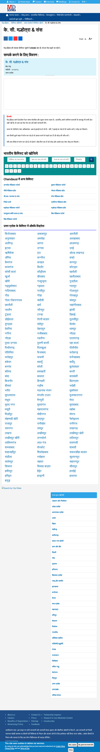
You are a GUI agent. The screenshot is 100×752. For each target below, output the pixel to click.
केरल (54, 598)
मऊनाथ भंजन (44, 390)
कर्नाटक (55, 592)
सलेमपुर (9, 461)
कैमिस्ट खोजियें (16, 23)
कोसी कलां (10, 271)
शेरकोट (41, 447)
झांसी (72, 309)
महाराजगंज (42, 409)
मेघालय (54, 621)
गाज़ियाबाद (10, 290)
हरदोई (73, 471)
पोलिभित (9, 352)
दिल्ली (54, 552)
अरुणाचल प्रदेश (57, 512)
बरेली (39, 366)
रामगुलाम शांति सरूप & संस (13, 213)
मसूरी (7, 409)
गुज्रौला (74, 281)
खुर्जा (7, 276)
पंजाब (54, 649)
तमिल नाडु (55, 666)
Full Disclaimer (11, 741)
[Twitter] (11, 38)
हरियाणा (55, 569)
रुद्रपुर (40, 419)
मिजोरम (54, 626)
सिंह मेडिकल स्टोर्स (10, 219)
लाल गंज (41, 442)
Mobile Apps (25, 2)
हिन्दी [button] (83, 2)
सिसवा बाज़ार (43, 466)
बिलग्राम (74, 381)
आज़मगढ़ (74, 243)
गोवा (53, 558)
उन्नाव (40, 248)
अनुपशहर (10, 238)
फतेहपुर (9, 357)
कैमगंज (8, 262)
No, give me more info (86, 745)
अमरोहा (41, 238)
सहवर (40, 461)
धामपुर (73, 328)
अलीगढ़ (9, 243)
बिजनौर (9, 381)
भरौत (7, 390)
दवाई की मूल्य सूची (15, 19)
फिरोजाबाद (10, 233)
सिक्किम (55, 661)
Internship (50, 2)
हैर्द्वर (39, 471)
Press (33, 718)
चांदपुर (73, 300)
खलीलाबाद (75, 276)
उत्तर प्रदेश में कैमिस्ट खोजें (33, 23)
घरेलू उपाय (25, 15)
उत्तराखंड (55, 689)
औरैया (8, 257)
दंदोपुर (40, 324)
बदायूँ (39, 362)
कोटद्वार (73, 267)
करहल (40, 262)
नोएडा (8, 338)
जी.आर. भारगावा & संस (12, 196)
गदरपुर (73, 286)
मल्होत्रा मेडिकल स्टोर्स (12, 208)
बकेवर (8, 362)
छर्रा (39, 305)
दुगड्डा (8, 324)
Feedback (35, 724)
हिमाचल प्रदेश (57, 575)
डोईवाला (9, 319)
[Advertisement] (50, 93)
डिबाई (72, 314)
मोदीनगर (41, 414)
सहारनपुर (74, 461)
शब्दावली (77, 15)
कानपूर (73, 262)
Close (71, 750)
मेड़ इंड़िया (5, 23)
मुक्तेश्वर (74, 390)
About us (11, 715)
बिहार (54, 524)
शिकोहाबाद (42, 452)
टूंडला (8, 314)
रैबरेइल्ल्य (74, 419)
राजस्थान (55, 655)
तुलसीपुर (74, 319)
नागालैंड (55, 632)
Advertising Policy (15, 724)
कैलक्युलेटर (50, 15)
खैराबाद (41, 276)
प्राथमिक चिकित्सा (37, 15)
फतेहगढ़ (74, 352)
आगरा (40, 243)
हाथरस (73, 475)
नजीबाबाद (42, 333)
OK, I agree (72, 745)
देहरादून (41, 328)
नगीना (8, 333)
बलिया (8, 371)
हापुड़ (7, 480)
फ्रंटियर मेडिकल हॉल (58, 202)
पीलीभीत (74, 347)
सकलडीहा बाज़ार (78, 452)
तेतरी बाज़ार (43, 319)
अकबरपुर (42, 233)
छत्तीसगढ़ (55, 535)
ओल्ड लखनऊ (77, 253)
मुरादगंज (41, 404)
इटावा (8, 248)
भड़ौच (40, 385)
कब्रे (72, 257)
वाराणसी (74, 442)
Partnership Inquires (52, 715)
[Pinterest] (15, 38)
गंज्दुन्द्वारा (41, 281)
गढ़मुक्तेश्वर (11, 286)
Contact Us (75, 2)
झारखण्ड (55, 586)
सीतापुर (73, 466)
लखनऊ (74, 428)
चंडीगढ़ (54, 529)
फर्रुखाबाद (75, 357)
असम (54, 518)
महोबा (72, 409)
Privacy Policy (9, 748)
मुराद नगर (10, 404)
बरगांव (8, 366)
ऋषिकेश (9, 253)
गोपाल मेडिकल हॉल (58, 190)
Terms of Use (24, 748)
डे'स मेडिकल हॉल (57, 196)
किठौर (40, 267)
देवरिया (8, 328)
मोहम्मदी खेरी (11, 419)
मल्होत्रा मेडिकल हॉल (58, 208)
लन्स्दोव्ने (41, 438)
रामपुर (40, 428)
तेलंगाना (55, 672)
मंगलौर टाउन (43, 395)
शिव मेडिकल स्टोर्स (57, 213)
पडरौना (41, 338)
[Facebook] (6, 38)
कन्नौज (41, 257)
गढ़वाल (40, 286)
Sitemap (34, 721)
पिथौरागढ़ (10, 347)
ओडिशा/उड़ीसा (57, 638)
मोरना (72, 414)
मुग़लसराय (10, 395)
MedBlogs (62, 2)
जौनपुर (40, 309)
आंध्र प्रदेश (56, 506)
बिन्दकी (41, 381)
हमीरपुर (8, 471)
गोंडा (39, 295)
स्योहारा (41, 457)
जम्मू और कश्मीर (57, 581)
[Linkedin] (20, 38)
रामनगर (9, 428)
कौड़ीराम (41, 271)
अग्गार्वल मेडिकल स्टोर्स (12, 185)
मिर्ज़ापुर (8, 414)
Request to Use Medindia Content (58, 718)
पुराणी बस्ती (43, 343)
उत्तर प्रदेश (56, 684)
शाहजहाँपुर (10, 452)
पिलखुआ (41, 347)
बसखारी (41, 371)
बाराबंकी (74, 376)
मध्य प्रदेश (55, 604)
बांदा (7, 376)
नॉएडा (72, 333)
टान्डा (40, 314)
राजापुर (8, 423)
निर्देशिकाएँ (28, 19)
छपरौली (9, 305)
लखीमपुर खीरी (12, 438)
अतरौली (74, 233)
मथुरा (7, 400)
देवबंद (72, 324)
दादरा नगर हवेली (58, 541)
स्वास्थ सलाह (14, 15)
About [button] (12, 2)
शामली (73, 447)
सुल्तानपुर (74, 457)
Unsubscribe (49, 721)
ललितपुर (74, 438)
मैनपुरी (40, 400)
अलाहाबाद (75, 238)
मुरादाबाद (74, 404)
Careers (38, 2)
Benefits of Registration (18, 721)
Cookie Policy (60, 746)
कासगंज (9, 267)
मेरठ (72, 400)
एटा (39, 253)
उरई (72, 248)
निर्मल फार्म (7, 202)
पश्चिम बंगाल (56, 695)
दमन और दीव (56, 546)
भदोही (72, 385)
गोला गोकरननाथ (13, 300)
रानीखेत (41, 423)
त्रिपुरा (54, 678)
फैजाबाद (41, 352)
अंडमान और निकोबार (59, 501)
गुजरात (54, 564)
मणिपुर (54, 615)
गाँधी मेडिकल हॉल (10, 190)
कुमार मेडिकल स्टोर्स (58, 185)
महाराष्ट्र (55, 609)
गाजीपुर (41, 290)
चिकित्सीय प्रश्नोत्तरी (64, 15)
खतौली (73, 271)
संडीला (8, 457)
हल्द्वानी (40, 475)
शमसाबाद (9, 447)
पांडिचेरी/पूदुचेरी (57, 643)
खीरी (7, 281)
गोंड (7, 295)
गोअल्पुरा (74, 290)
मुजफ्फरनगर (76, 395)
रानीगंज (73, 423)
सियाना (8, 466)
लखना (8, 433)
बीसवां (8, 385)
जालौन (8, 309)
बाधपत (40, 376)
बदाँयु (72, 362)
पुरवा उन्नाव (11, 343)
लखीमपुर (41, 433)
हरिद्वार (8, 475)
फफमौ (40, 357)
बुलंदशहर (74, 366)
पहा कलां (74, 343)
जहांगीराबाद (75, 305)
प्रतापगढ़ (74, 338)
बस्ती (72, 371)
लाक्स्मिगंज (10, 442)
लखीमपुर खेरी (76, 433)
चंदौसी (40, 300)
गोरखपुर (74, 295)
